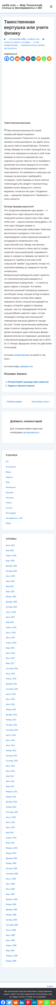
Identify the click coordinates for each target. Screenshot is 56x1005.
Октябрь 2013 (11, 756)
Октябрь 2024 (11, 607)
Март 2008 (10, 951)
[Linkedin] (22, 58)
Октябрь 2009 (11, 868)
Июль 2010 (10, 822)
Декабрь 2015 (11, 684)
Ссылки (9, 508)
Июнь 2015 (10, 704)
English (50, 986)
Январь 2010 (11, 853)
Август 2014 (11, 735)
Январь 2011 (11, 797)
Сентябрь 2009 (12, 874)
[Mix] (38, 58)
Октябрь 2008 (11, 920)
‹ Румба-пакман (14, 401)
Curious (16, 42)
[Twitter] (12, 58)
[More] (49, 58)
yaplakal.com (26, 366)
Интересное (10, 487)
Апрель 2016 (11, 679)
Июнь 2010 (10, 827)
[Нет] (52, 996)
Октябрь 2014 (11, 725)
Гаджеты (9, 477)
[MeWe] (33, 58)
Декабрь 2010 (11, 802)
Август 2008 (11, 930)
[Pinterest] (28, 58)
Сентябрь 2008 (12, 925)
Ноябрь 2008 (11, 915)
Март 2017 (10, 663)
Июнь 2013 (10, 771)
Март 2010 (10, 843)
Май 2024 (10, 622)
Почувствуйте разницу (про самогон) (28, 382)
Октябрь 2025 (11, 571)
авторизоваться (31, 432)
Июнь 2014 (10, 745)
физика (41, 45)
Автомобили (11, 467)
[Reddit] (17, 58)
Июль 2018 (10, 653)
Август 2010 (11, 817)
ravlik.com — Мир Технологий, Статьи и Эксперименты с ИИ (22, 6)
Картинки (9, 492)
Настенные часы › (41, 401)
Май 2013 (10, 776)
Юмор (8, 523)
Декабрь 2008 (11, 910)
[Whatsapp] (43, 58)
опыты (34, 45)
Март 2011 (10, 786)
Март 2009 (10, 894)
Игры (8, 482)
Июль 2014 (10, 740)
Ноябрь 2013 (11, 751)
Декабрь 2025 (11, 566)
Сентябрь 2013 (12, 761)
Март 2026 (10, 561)
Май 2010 (10, 833)
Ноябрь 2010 (11, 807)
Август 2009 (11, 879)
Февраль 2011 (11, 792)
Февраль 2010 (11, 848)
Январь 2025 (11, 597)
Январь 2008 (11, 961)
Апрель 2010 (11, 838)
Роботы (9, 503)
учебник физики (21, 355)
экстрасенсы (10, 48)
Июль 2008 (10, 935)
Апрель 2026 (11, 556)
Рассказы (10, 498)
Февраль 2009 (11, 899)
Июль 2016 (10, 674)
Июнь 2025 (10, 581)
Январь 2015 (11, 710)
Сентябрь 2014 (12, 730)
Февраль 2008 (11, 956)
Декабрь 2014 (11, 715)
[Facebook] (6, 58)
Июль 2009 (10, 884)
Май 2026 (10, 551)
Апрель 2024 (11, 627)
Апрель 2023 (11, 643)
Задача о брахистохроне (21, 386)
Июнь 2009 (10, 889)
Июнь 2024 (10, 617)
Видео (27, 42)
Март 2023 (10, 648)
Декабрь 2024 (11, 602)
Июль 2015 (10, 699)
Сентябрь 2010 (12, 812)
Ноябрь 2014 (11, 720)
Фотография (11, 513)
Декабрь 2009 (11, 858)
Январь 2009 (11, 904)
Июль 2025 (10, 576)
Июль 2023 (10, 638)
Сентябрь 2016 (12, 668)
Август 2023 (11, 633)
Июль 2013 (10, 766)
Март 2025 (10, 592)
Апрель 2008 (11, 945)
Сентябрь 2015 (12, 689)
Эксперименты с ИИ (14, 518)
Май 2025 (10, 586)
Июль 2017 (10, 658)
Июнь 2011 (10, 781)
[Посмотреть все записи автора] (5, 39)
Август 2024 (11, 612)
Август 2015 (11, 694)
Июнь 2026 (10, 545)
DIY (22, 42)
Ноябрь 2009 (11, 863)
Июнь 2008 (10, 940)
